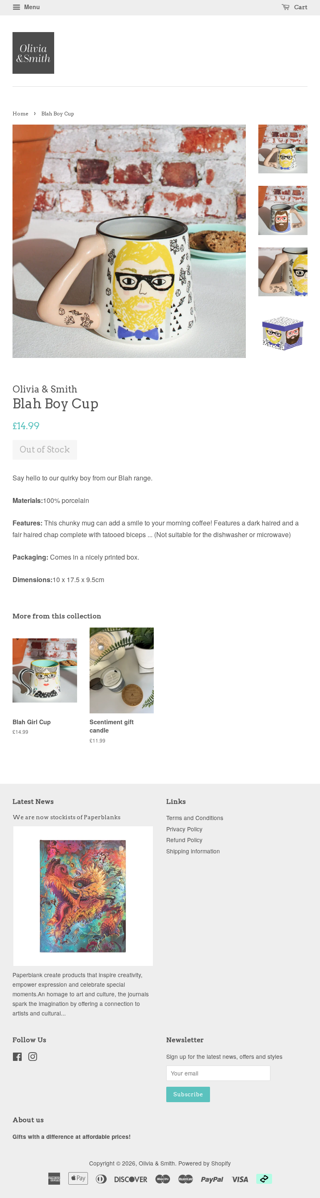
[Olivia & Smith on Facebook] (17, 1058)
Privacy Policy (184, 829)
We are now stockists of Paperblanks (66, 817)
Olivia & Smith (157, 1163)
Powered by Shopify (204, 1163)
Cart (300, 7)
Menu (31, 7)
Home (20, 113)
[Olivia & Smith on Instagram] (32, 1058)
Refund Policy (184, 839)
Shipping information (193, 851)
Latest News (33, 801)
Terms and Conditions (194, 817)
